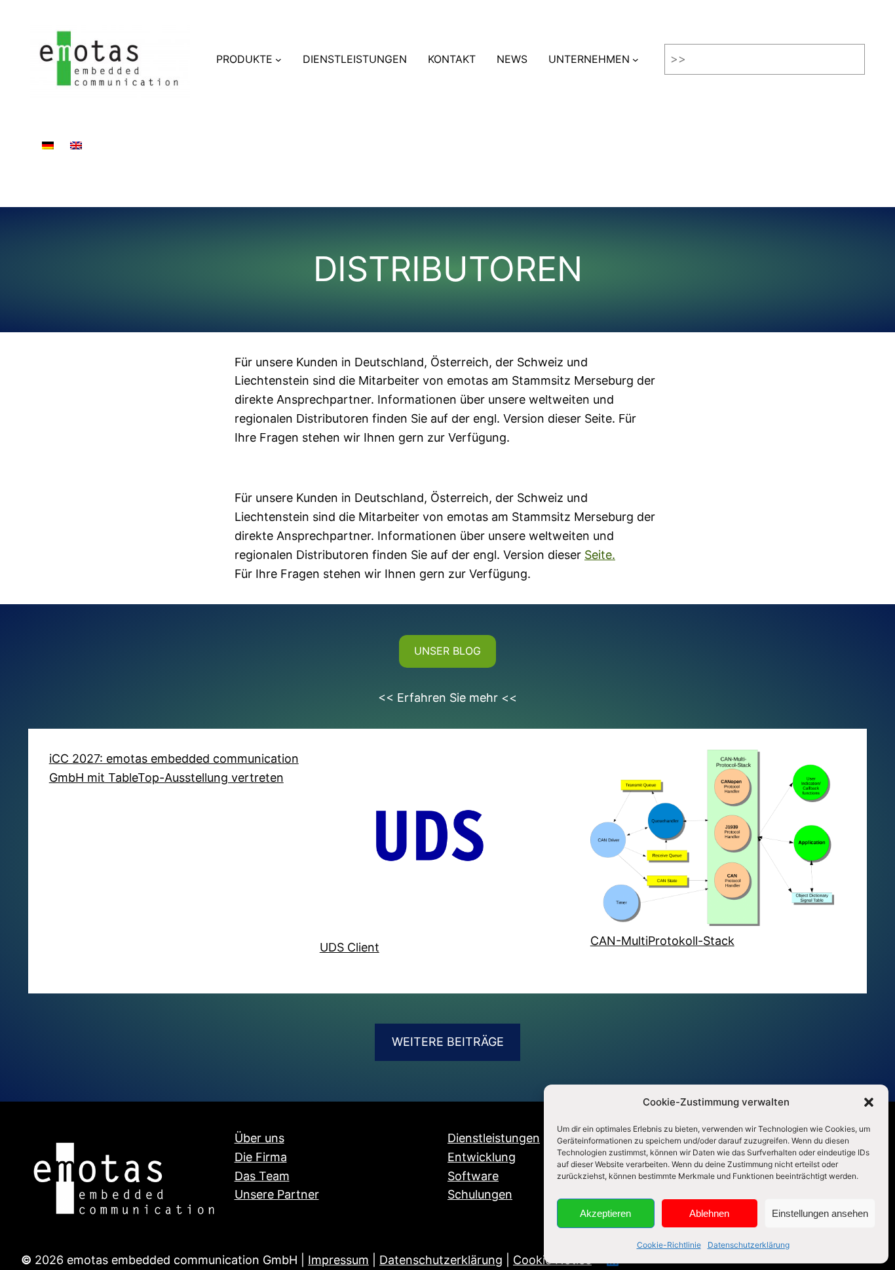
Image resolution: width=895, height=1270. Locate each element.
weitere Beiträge (448, 1042)
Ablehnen (709, 1213)
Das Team (262, 1176)
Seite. (599, 555)
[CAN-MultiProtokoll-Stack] (712, 841)
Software (473, 1176)
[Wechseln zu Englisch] (76, 139)
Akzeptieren (605, 1213)
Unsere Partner (277, 1194)
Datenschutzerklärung (749, 1245)
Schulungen (479, 1194)
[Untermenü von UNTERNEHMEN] (635, 59)
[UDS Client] (442, 844)
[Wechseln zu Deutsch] (47, 139)
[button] (868, 1102)
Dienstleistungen (493, 1138)
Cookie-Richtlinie (669, 1245)
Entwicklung (481, 1157)
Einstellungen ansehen (820, 1213)
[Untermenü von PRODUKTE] (278, 59)
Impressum (338, 1260)
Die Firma (261, 1157)
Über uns (259, 1138)
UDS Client (349, 947)
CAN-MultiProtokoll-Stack (662, 941)
